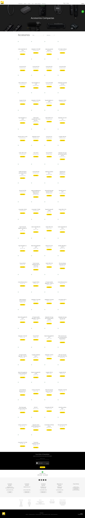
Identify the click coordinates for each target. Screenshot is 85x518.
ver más (22, 54)
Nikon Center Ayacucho (63, 501)
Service (25, 3)
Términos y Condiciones (38, 514)
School (29, 3)
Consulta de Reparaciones (40, 501)
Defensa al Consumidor (32, 514)
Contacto (44, 3)
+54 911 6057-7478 (45, 474)
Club (32, 3)
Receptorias (40, 502)
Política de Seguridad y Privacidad (46, 514)
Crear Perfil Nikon (52, 502)
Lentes (21, 502)
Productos (20, 3)
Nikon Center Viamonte (63, 502)
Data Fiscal (27, 514)
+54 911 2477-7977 (39, 475)
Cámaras (21, 501)
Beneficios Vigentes (52, 501)
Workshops (29, 502)
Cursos (29, 501)
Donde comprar (38, 3)
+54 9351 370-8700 (39, 474)
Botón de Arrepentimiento (54, 514)
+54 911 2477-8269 (45, 475)
